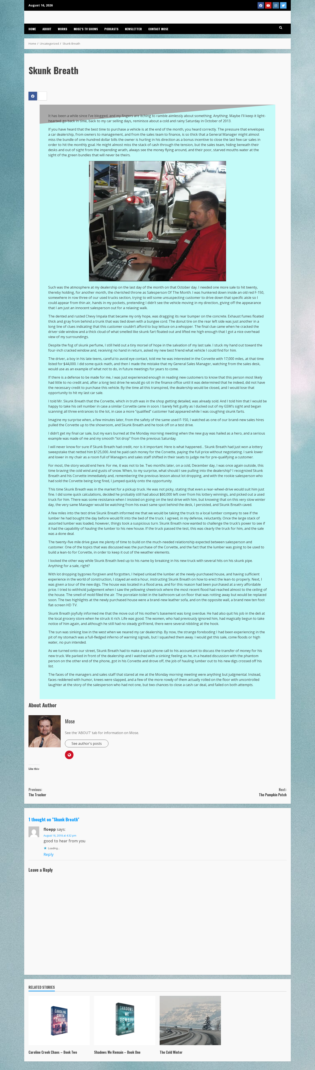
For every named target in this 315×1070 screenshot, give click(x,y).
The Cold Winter (190, 1020)
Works (62, 29)
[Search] (280, 28)
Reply (49, 854)
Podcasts (111, 29)
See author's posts (87, 743)
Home (32, 29)
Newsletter (133, 29)
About (46, 29)
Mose (70, 721)
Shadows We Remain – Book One (124, 1020)
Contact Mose (158, 29)
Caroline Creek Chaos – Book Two (59, 1020)
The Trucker (37, 792)
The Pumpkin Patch (272, 792)
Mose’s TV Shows (86, 29)
